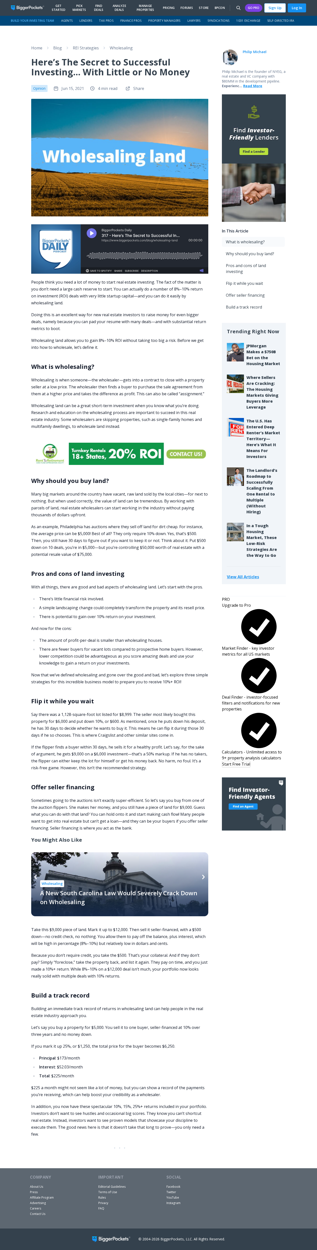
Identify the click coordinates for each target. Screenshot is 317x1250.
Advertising (38, 1203)
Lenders (85, 21)
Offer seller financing (245, 295)
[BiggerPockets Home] (29, 7)
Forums (187, 8)
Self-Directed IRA (280, 21)
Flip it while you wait (244, 283)
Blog (57, 48)
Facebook (173, 1187)
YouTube (172, 1197)
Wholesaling (121, 48)
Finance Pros (131, 21)
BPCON (220, 8)
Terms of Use (107, 1192)
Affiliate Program (42, 1197)
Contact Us (37, 1214)
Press (34, 1192)
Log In (297, 7)
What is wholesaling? (245, 242)
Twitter (171, 1192)
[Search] (238, 7)
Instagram (173, 1203)
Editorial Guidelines (112, 1187)
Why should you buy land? (250, 253)
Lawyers (194, 21)
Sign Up (275, 7)
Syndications (219, 21)
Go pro (253, 8)
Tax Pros (106, 21)
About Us (36, 1187)
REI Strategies (86, 48)
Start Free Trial (236, 764)
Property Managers (164, 21)
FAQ (101, 1208)
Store (204, 8)
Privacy (103, 1203)
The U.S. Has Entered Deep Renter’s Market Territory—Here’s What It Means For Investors (263, 438)
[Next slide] (203, 877)
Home (36, 48)
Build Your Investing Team (32, 21)
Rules (102, 1197)
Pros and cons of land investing (246, 268)
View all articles (243, 576)
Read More (252, 85)
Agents (67, 21)
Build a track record (244, 307)
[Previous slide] (35, 877)
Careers (35, 1208)
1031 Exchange (248, 21)
